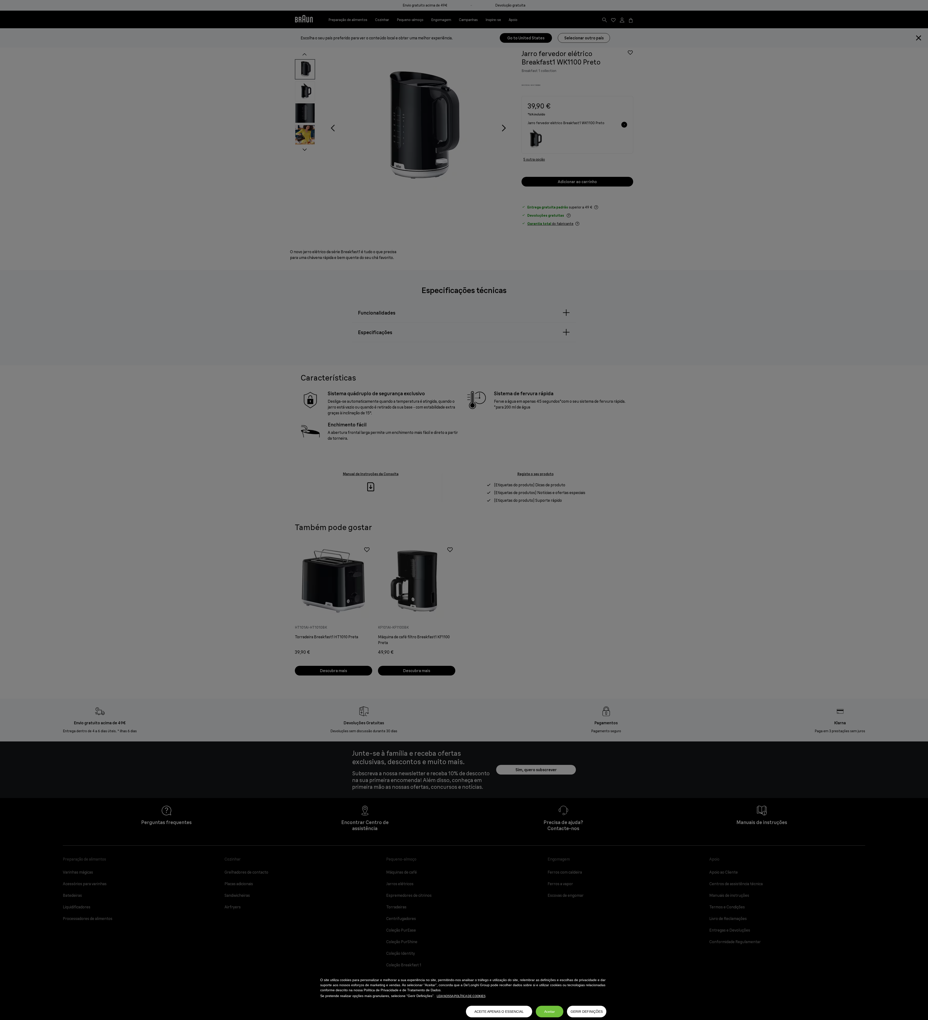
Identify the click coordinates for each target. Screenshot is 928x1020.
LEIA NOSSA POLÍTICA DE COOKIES (461, 996)
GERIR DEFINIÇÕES (587, 1011)
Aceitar (549, 1011)
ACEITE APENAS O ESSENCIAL (499, 1011)
